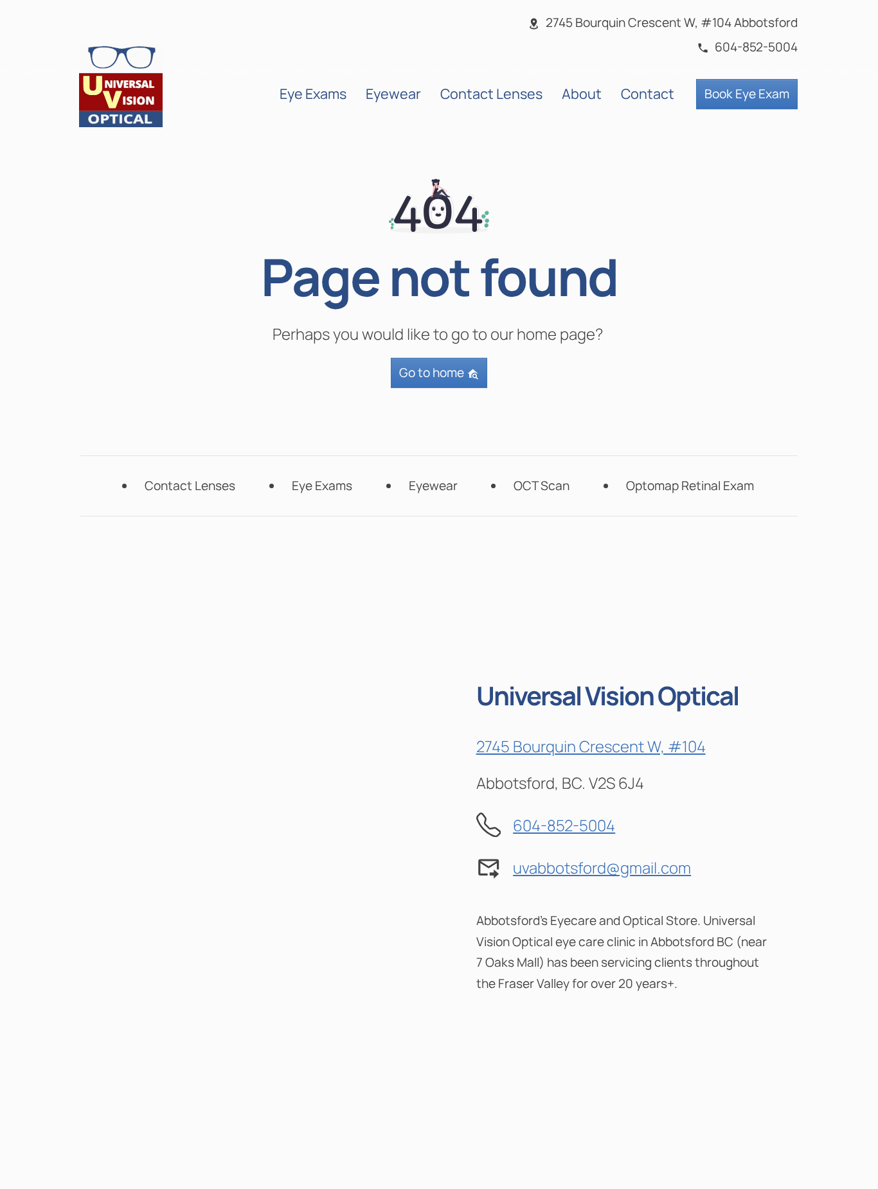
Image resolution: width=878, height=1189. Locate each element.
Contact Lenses (491, 93)
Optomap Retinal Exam (690, 485)
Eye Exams (313, 93)
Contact (647, 93)
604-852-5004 (564, 825)
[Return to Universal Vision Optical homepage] (121, 84)
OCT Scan (541, 485)
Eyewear (393, 93)
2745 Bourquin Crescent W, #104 (591, 746)
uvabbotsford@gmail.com (602, 867)
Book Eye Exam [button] (746, 93)
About (582, 93)
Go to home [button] (433, 372)
